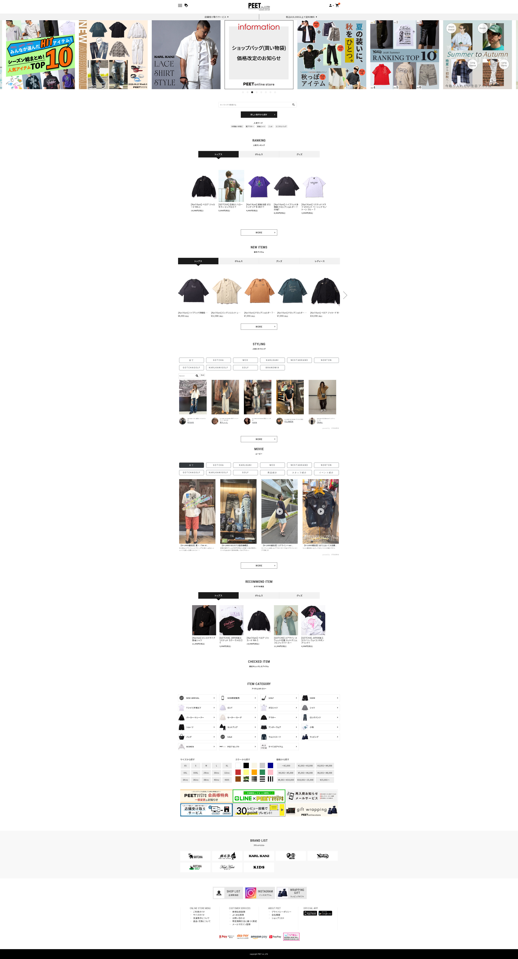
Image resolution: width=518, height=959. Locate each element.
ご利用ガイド (199, 912)
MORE (259, 232)
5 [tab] (261, 92)
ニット (270, 126)
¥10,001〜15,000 (305, 779)
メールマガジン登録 (241, 924)
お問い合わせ (238, 918)
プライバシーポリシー (281, 912)
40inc (216, 779)
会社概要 (276, 915)
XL (227, 765)
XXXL (195, 772)
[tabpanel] (186, 54)
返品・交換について (202, 921)
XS (185, 765)
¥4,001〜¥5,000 (286, 772)
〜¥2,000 (286, 765)
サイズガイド (199, 915)
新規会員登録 (238, 912)
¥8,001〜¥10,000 (286, 779)
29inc (206, 772)
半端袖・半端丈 (237, 126)
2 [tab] (247, 92)
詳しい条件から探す (259, 114)
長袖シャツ (261, 126)
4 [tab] (257, 92)
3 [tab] (252, 92)
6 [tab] (266, 92)
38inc (206, 779)
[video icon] (197, 511)
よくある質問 (238, 915)
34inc (185, 779)
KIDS (227, 779)
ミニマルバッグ (281, 126)
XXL (185, 772)
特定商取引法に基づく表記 (244, 921)
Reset (202, 375)
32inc (227, 772)
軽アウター (250, 126)
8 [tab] (275, 92)
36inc (196, 779)
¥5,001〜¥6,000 (305, 772)
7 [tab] (270, 92)
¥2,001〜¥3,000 (305, 765)
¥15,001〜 (325, 779)
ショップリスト (278, 918)
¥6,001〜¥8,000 (325, 772)
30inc (216, 772)
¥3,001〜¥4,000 (325, 765)
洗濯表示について (201, 918)
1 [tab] (243, 92)
